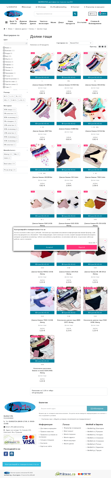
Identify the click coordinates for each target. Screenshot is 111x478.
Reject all (82, 247)
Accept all (49, 247)
